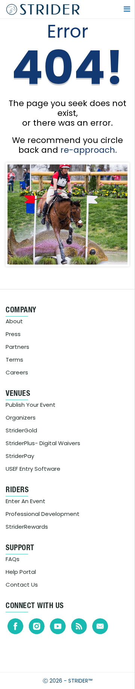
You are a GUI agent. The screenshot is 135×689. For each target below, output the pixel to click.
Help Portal (21, 572)
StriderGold (21, 430)
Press (13, 334)
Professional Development (43, 514)
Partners (17, 347)
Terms (14, 360)
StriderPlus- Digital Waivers (43, 443)
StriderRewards (27, 527)
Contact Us (22, 585)
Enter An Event (25, 501)
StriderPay (20, 456)
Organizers (21, 417)
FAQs (13, 559)
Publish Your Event (31, 405)
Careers (17, 372)
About (14, 321)
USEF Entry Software (33, 469)
